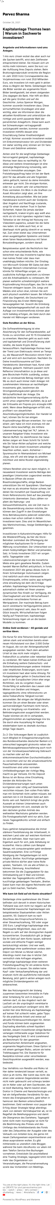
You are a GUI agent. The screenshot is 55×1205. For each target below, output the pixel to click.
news (18, 1192)
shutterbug (8, 1192)
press (20, 1190)
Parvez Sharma (16, 14)
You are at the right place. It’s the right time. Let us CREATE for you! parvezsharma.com (26, 1185)
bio (4, 1190)
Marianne (35, 1199)
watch (11, 1190)
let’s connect (31, 1190)
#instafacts (29, 1192)
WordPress (20, 1199)
